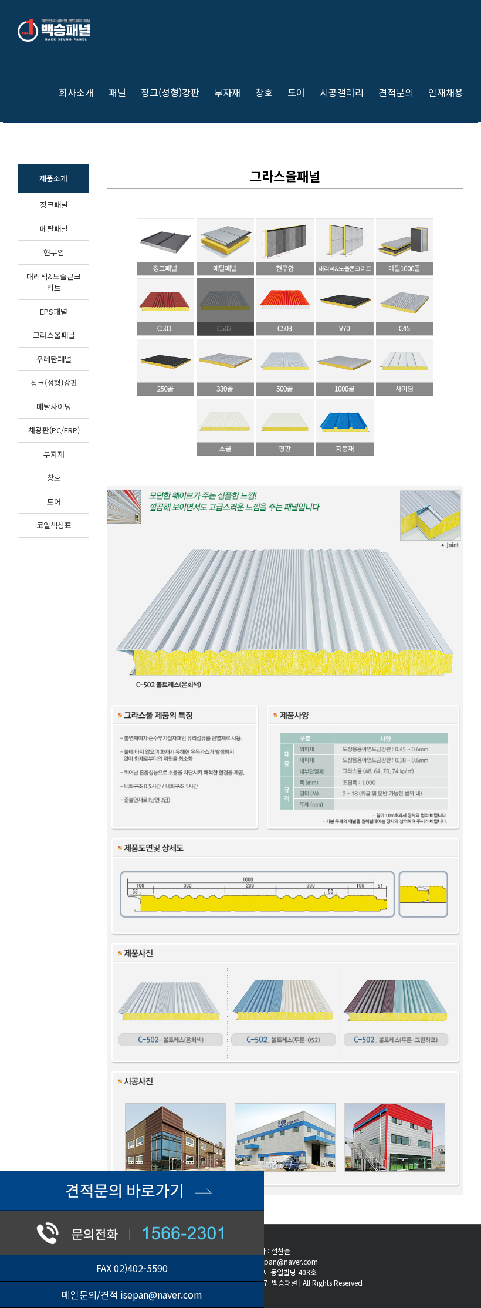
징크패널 (54, 204)
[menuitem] (84, 91)
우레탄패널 (54, 359)
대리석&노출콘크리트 (53, 282)
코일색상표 (54, 525)
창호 (54, 477)
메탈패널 (54, 228)
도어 (54, 501)
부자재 (54, 454)
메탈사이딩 (54, 406)
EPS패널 (53, 311)
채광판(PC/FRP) (54, 430)
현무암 (54, 252)
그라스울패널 (54, 335)
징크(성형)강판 (54, 382)
